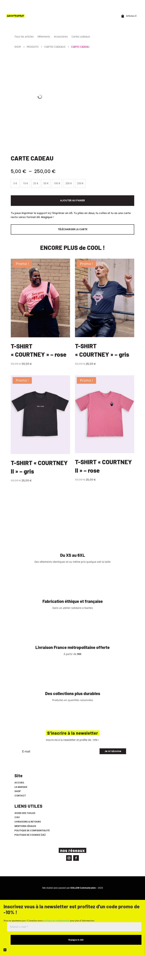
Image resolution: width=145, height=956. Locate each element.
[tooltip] (64, 654)
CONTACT (20, 795)
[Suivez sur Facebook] (76, 858)
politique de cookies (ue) (30, 834)
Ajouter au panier (72, 200)
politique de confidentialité (32, 830)
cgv (17, 817)
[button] (64, 654)
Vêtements (43, 36)
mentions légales (25, 826)
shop (17, 791)
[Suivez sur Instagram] (69, 858)
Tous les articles (24, 36)
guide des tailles (24, 813)
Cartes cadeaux (81, 36)
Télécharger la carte (72, 229)
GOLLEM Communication (83, 888)
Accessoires (61, 36)
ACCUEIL (19, 782)
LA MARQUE (20, 786)
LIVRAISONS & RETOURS (27, 821)
